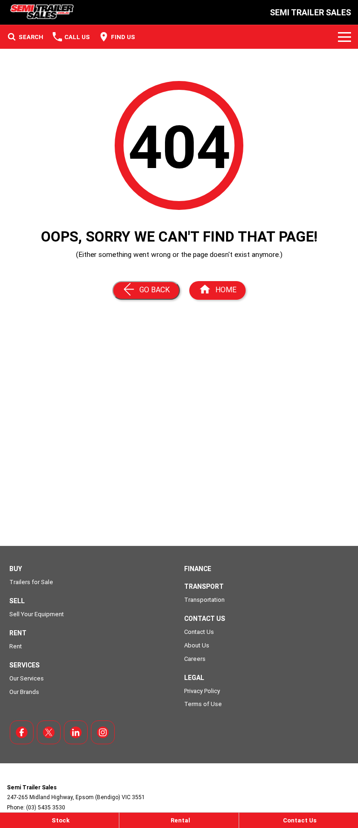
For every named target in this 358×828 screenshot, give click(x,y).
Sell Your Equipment (36, 614)
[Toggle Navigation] (344, 36)
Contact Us (199, 632)
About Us (196, 645)
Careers (195, 659)
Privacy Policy (202, 691)
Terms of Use (203, 704)
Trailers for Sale (31, 582)
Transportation (204, 600)
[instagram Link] (102, 732)
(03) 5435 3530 (45, 807)
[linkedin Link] (75, 732)
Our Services (26, 678)
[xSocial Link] (48, 732)
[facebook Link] (21, 732)
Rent (15, 646)
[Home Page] (41, 12)
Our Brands (24, 692)
